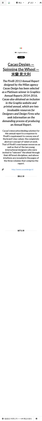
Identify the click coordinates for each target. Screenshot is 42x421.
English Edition (22, 52)
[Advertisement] (21, 21)
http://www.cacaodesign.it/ (23, 169)
